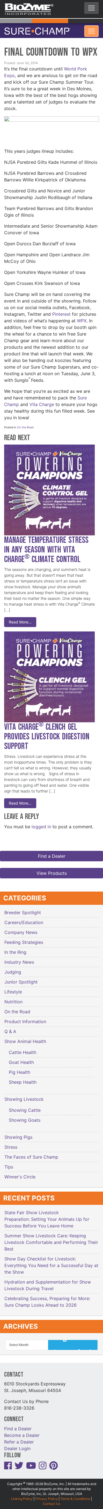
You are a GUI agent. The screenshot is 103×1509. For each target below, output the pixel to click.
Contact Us (51, 1500)
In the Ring (15, 949)
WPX (82, 317)
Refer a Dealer (19, 1438)
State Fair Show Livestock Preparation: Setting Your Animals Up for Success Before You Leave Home (46, 1215)
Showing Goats (24, 1117)
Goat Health (21, 1059)
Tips (8, 1163)
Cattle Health (22, 1049)
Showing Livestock (24, 1096)
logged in (41, 823)
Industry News (19, 958)
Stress (10, 1143)
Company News (20, 929)
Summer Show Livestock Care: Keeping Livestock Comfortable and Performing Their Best (51, 1239)
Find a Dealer (51, 853)
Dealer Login (17, 1445)
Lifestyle (13, 988)
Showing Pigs (18, 1134)
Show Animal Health (25, 1038)
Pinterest (61, 311)
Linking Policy (22, 1495)
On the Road (25, 424)
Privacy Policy (46, 1495)
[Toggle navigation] (91, 8)
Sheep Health (23, 1079)
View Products (52, 870)
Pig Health (19, 1069)
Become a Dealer (22, 1432)
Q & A (10, 1028)
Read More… (20, 618)
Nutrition (13, 998)
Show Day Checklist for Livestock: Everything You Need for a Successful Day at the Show (51, 1262)
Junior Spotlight (21, 978)
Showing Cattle (25, 1107)
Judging (12, 968)
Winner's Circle (19, 1173)
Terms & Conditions (75, 1495)
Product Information (25, 1018)
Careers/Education (23, 919)
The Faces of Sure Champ (31, 1153)
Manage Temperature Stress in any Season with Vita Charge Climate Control (46, 547)
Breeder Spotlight (22, 909)
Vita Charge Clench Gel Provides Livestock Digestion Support (46, 733)
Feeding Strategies (23, 939)
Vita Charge (41, 401)
